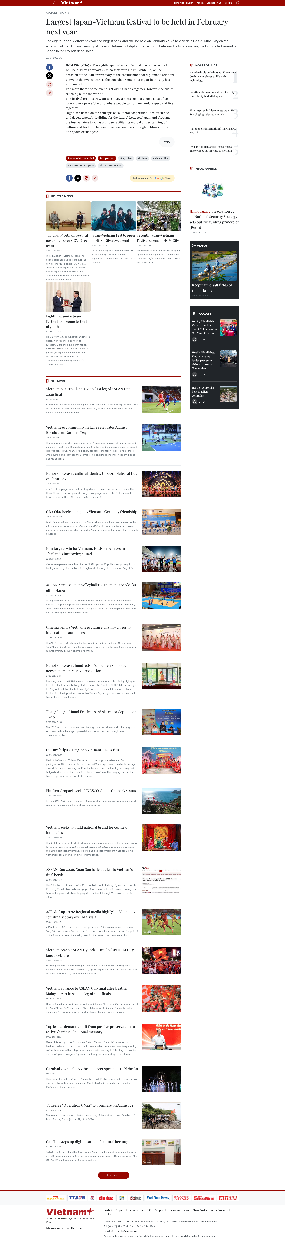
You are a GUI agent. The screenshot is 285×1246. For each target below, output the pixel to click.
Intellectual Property (114, 1210)
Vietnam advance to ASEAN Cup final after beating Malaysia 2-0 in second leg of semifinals (87, 991)
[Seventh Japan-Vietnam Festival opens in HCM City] (159, 216)
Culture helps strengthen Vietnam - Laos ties (82, 749)
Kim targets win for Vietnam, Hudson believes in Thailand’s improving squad (85, 551)
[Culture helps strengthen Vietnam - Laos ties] (161, 760)
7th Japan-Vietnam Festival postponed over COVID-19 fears (67, 240)
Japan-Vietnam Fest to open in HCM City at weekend (113, 238)
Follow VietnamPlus (143, 178)
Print (49, 84)
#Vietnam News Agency (81, 165)
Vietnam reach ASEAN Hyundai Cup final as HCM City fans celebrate (90, 952)
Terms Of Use (136, 1210)
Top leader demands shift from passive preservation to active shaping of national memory (90, 1029)
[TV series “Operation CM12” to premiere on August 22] (161, 1115)
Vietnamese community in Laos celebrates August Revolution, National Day (86, 430)
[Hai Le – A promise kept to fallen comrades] (228, 394)
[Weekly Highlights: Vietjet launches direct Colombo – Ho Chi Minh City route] (228, 327)
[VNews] (92, 1198)
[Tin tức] (106, 1198)
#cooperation (107, 158)
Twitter (49, 75)
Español (211, 2)
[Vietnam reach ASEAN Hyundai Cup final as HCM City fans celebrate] (161, 960)
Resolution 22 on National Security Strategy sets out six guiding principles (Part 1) (214, 219)
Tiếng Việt (179, 2)
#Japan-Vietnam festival (81, 158)
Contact (108, 1214)
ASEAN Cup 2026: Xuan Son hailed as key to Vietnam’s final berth (89, 872)
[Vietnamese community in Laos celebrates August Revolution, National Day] (161, 437)
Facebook (49, 67)
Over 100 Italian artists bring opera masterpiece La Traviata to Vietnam (211, 148)
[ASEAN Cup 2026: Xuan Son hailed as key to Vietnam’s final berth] (161, 880)
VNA (186, 1210)
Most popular (206, 65)
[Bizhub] (136, 1198)
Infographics (206, 169)
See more (58, 381)
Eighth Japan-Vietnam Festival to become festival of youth (66, 321)
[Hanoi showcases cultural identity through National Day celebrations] (161, 484)
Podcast (204, 314)
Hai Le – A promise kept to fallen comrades (203, 391)
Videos (202, 246)
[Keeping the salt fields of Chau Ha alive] (214, 266)
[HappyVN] (55, 1198)
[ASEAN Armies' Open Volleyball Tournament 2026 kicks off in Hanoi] (161, 595)
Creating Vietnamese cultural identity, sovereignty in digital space (212, 94)
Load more (113, 1175)
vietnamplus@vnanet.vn (124, 1231)
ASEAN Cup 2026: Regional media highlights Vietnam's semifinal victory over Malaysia (90, 914)
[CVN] (181, 1198)
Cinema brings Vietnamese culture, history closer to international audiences (88, 630)
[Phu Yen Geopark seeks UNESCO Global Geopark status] (161, 801)
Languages (174, 1210)
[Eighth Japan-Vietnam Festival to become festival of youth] (68, 297)
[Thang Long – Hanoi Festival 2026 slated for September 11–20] (161, 722)
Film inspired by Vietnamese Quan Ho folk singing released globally (212, 112)
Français (200, 2)
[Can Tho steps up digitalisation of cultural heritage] (161, 1152)
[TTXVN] (77, 1198)
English (189, 2)
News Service (200, 1210)
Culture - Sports (57, 12)
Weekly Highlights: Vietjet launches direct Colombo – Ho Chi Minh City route (204, 327)
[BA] (228, 1198)
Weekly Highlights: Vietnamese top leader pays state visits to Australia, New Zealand (203, 360)
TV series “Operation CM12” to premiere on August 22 (89, 1105)
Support (159, 1210)
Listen (202, 339)
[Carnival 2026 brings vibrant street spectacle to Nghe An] (161, 1079)
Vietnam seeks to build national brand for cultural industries (86, 830)
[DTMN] (204, 1198)
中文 (219, 3)
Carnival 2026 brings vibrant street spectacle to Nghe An (92, 1068)
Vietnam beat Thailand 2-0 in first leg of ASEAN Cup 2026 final (88, 391)
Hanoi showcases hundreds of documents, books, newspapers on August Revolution (86, 668)
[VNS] (158, 1198)
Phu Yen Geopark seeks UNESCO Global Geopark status (91, 790)
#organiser (126, 158)
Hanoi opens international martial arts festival (213, 130)
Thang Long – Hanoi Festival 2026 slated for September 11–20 (91, 714)
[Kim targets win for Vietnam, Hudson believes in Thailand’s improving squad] (161, 559)
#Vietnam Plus (160, 158)
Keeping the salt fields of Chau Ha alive (212, 287)
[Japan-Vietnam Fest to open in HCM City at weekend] (113, 216)
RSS (149, 1210)
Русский (228, 3)
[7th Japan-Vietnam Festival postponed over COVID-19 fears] (68, 216)
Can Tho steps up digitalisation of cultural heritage (87, 1141)
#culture (142, 158)
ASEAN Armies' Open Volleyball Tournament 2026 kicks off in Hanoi (91, 587)
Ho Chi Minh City (112, 165)
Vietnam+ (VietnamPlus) (72, 2)
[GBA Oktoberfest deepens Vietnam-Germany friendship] (161, 522)
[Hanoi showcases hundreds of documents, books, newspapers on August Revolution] (161, 676)
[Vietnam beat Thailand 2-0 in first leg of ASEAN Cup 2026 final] (161, 399)
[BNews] (121, 1198)
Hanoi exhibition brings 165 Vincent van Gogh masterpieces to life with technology (213, 76)
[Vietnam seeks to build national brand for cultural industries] (161, 837)
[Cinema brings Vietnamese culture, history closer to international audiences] (161, 637)
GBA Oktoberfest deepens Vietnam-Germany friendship (91, 511)
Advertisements (219, 1210)
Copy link (49, 92)
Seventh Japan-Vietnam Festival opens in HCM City (158, 238)
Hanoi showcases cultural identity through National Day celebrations (91, 476)
